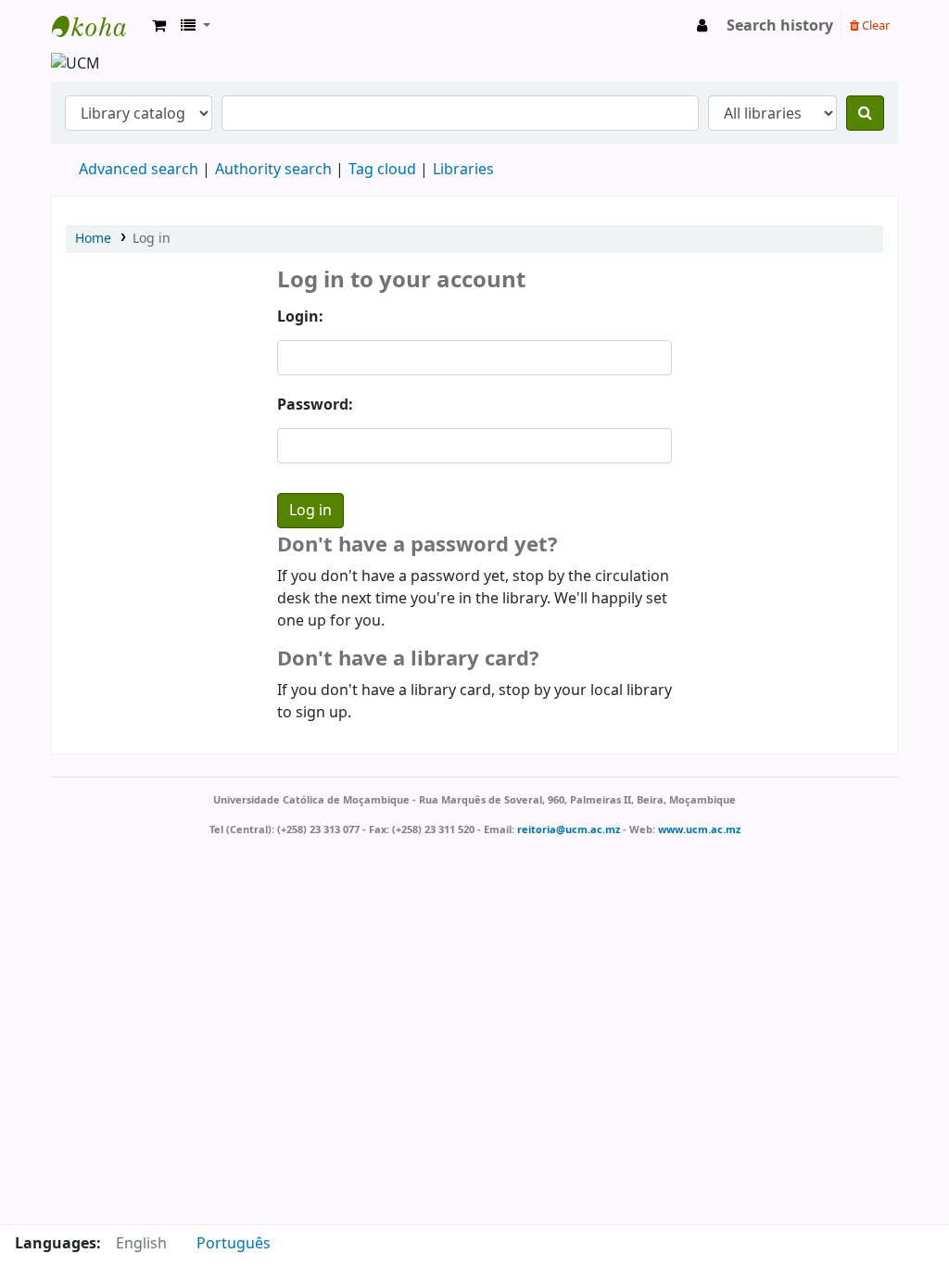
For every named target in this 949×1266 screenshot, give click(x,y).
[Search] (865, 113)
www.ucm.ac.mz (699, 829)
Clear (874, 25)
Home (93, 238)
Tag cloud (382, 169)
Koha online (98, 25)
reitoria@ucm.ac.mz (568, 829)
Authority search (273, 169)
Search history (780, 26)
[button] (159, 25)
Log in (152, 238)
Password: (315, 405)
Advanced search (138, 169)
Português (233, 1244)
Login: (300, 317)
